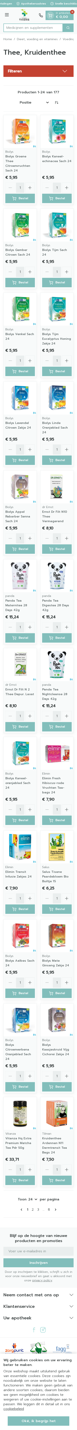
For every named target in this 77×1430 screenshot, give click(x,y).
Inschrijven (39, 1262)
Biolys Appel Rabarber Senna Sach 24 (17, 516)
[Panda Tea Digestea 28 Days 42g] (56, 575)
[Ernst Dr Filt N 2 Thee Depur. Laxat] (20, 664)
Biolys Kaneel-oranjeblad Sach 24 (17, 783)
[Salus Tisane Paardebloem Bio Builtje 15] (56, 847)
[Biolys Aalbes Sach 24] (20, 935)
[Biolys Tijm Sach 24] (56, 225)
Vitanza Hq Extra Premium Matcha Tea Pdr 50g (18, 1143)
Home (7, 39)
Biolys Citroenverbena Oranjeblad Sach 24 (18, 1052)
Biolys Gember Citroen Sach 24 (17, 252)
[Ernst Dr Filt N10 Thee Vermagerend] (56, 486)
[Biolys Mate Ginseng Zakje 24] (56, 935)
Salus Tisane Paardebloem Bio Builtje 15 (55, 876)
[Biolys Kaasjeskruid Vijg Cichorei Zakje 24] (56, 1020)
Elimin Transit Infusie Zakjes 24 (18, 874)
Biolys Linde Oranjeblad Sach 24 (55, 428)
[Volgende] (55, 1209)
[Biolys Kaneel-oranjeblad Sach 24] (20, 753)
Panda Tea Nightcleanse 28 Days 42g (54, 694)
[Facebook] (34, 1330)
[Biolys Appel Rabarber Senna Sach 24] (20, 486)
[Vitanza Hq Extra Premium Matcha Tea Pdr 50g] (20, 1113)
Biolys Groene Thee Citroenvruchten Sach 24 (17, 163)
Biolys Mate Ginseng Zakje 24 (55, 963)
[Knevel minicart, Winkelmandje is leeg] (50, 15)
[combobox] (33, 27)
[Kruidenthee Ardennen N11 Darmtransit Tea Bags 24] (56, 1113)
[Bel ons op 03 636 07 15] (41, 15)
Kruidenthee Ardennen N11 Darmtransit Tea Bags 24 (54, 1145)
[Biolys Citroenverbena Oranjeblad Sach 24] (20, 1020)
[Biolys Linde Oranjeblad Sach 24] (56, 398)
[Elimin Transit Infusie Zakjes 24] (20, 847)
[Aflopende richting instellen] (56, 102)
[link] (22, 1209)
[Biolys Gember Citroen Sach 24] (20, 225)
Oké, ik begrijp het (39, 1421)
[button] (38, 71)
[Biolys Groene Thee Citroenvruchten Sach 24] (20, 131)
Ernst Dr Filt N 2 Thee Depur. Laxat (19, 691)
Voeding (69, 39)
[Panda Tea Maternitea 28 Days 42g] (20, 575)
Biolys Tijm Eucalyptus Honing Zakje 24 (56, 339)
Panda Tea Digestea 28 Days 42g (55, 605)
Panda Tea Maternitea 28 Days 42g (16, 605)
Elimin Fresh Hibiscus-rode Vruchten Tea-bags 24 (53, 785)
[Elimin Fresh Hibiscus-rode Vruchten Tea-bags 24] (56, 753)
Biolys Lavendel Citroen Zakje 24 (18, 425)
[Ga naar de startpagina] (24, 15)
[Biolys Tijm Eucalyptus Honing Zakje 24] (56, 309)
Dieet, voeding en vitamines (37, 39)
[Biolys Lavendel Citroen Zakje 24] (20, 398)
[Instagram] (43, 1330)
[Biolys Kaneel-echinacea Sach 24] (56, 131)
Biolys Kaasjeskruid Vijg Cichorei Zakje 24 (55, 1049)
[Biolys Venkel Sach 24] (20, 309)
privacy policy (42, 1280)
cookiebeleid (13, 1408)
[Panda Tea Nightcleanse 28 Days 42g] (56, 664)
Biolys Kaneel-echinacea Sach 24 (56, 158)
